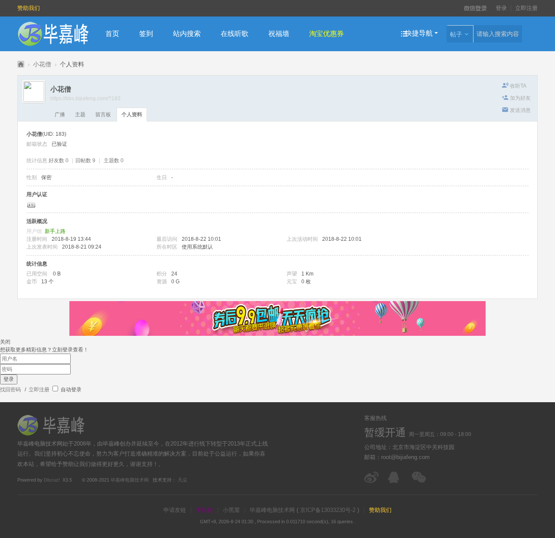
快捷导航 (419, 33)
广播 (60, 115)
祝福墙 (278, 33)
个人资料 (131, 115)
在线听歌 (234, 33)
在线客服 (395, 477)
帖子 (456, 34)
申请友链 (174, 510)
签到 (146, 33)
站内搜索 (187, 33)
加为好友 (520, 98)
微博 (371, 477)
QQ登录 (434, 8)
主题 (80, 115)
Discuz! (52, 479)
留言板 (103, 115)
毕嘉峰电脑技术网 (130, 479)
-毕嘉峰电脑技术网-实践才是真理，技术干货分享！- (20, 64)
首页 (112, 33)
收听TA (518, 86)
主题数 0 (114, 160)
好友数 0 (59, 160)
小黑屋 (231, 510)
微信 (419, 477)
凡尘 (182, 479)
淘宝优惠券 (326, 33)
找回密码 (10, 390)
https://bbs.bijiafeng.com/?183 (85, 98)
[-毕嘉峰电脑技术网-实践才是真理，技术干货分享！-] (53, 33)
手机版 (204, 510)
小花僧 (42, 64)
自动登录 (70, 390)
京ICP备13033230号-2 (328, 510)
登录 (501, 8)
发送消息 (520, 110)
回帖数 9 (85, 160)
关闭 (5, 342)
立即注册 (526, 8)
